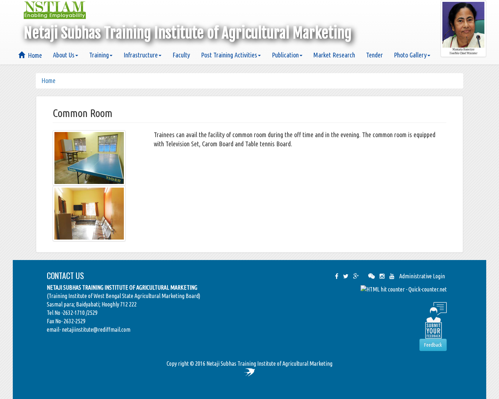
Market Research (334, 55)
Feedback (433, 345)
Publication (285, 55)
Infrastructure (140, 55)
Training (99, 55)
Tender (374, 55)
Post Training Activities (229, 55)
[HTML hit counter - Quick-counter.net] (404, 289)
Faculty (181, 55)
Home (33, 55)
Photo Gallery (410, 55)
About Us (64, 55)
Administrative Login (422, 276)
